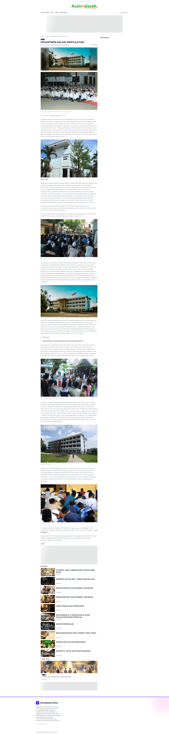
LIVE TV (52, 12)
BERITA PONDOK (45, 12)
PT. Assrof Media (45, 45)
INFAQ (56, 12)
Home (42, 36)
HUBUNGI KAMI (63, 12)
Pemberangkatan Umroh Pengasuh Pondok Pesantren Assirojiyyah (62, 341)
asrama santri (44, 179)
